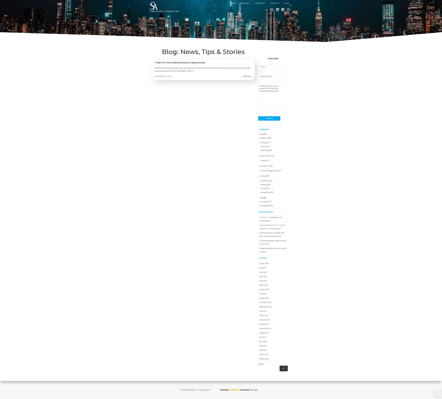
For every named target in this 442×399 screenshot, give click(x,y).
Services (244, 3)
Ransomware (265, 192)
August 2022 (264, 333)
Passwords (264, 181)
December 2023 (265, 302)
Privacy (263, 188)
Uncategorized (264, 205)
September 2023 (265, 307)
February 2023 (264, 320)
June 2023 (263, 311)
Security (262, 176)
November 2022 (265, 328)
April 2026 (263, 281)
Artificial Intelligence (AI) (269, 170)
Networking (264, 150)
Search (261, 364)
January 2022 (264, 359)
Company (259, 3)
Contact (274, 3)
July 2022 (262, 337)
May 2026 (263, 276)
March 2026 (263, 285)
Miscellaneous (264, 166)
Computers (263, 138)
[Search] (284, 368)
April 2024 (263, 294)
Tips (260, 198)
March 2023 (263, 315)
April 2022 (263, 350)
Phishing (263, 185)
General (263, 146)
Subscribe (269, 118)
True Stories (263, 202)
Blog (287, 3)
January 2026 (264, 289)
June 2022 (263, 341)
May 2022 (263, 346)
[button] (238, 390)
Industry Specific (265, 156)
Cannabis (263, 160)
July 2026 (262, 268)
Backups (263, 142)
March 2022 (263, 354)
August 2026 (264, 263)
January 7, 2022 (166, 76)
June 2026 (263, 272)
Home (233, 3)
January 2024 (264, 298)
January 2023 (264, 324)
